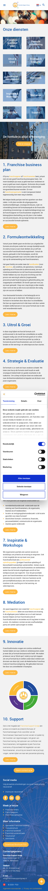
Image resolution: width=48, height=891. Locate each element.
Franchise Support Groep (29, 726)
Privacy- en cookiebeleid (33, 888)
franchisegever (15, 176)
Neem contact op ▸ (24, 770)
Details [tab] (24, 401)
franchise (8, 267)
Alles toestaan (24, 478)
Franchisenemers (12, 809)
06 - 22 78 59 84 (9, 868)
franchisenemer (29, 176)
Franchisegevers (11, 812)
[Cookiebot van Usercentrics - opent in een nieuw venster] (34, 394)
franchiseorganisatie (13, 192)
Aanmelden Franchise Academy (17, 825)
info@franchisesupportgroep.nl (15, 878)
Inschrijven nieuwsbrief (14, 792)
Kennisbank (9, 838)
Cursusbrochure (11, 828)
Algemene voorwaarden (12, 888)
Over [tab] (39, 401)
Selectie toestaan (24, 486)
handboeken (34, 264)
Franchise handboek (13, 830)
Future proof (10, 836)
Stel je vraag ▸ (24, 143)
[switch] (41, 452)
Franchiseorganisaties (13, 815)
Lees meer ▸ (10, 226)
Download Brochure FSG (15, 844)
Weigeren (24, 495)
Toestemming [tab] (9, 401)
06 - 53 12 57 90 (9, 871)
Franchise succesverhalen (15, 833)
